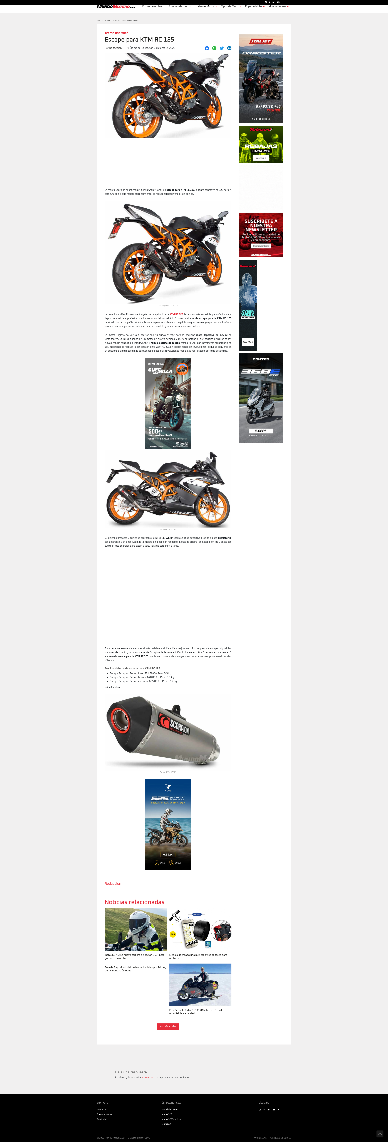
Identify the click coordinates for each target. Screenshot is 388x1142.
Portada (102, 21)
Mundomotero (277, 6)
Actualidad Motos (170, 1109)
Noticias (113, 21)
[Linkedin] (229, 48)
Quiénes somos (104, 1114)
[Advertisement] (168, 165)
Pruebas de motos (180, 6)
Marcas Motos (205, 6)
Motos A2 (166, 1124)
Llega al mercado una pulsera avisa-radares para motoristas (197, 912)
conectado (148, 1077)
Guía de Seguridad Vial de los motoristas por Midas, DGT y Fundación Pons (135, 967)
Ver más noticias (168, 1026)
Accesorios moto (129, 21)
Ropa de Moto (253, 6)
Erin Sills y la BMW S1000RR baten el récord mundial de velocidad (200, 967)
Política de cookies (280, 1138)
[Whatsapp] (214, 48)
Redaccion (113, 883)
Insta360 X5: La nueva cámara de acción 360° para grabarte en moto (134, 912)
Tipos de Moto (229, 6)
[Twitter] (222, 48)
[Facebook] (207, 48)
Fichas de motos (152, 6)
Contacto (101, 1109)
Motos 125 (167, 1114)
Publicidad (102, 1119)
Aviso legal (260, 1138)
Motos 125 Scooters (171, 1119)
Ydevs (146, 1138)
